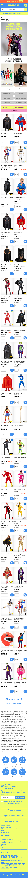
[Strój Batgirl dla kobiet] (7, 543)
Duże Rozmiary (21, 102)
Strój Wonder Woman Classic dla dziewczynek (7, 586)
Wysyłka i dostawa (6, 827)
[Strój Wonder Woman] (7, 414)
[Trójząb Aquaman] (20, 414)
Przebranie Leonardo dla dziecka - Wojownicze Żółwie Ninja (20, 458)
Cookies (3, 844)
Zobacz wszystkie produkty (14, 703)
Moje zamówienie (6, 825)
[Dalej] (21, 699)
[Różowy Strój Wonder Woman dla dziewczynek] (20, 671)
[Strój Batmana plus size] (7, 221)
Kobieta (21, 94)
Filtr (6, 107)
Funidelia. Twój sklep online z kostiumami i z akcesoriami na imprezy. (13, 5)
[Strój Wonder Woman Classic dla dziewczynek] (7, 575)
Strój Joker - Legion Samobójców (19, 586)
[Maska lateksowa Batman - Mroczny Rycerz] (20, 254)
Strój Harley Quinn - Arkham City (6, 297)
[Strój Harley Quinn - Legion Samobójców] (7, 154)
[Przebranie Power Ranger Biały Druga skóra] (7, 607)
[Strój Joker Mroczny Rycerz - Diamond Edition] (20, 350)
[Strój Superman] (20, 122)
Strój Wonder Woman (7, 425)
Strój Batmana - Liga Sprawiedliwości (6, 361)
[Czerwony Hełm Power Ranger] (7, 639)
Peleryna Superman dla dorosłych (6, 394)
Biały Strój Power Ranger (19, 166)
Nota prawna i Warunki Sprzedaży (11, 841)
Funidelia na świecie (7, 839)
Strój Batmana (5, 133)
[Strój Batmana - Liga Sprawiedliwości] (7, 350)
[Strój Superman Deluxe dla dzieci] (20, 639)
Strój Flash (4, 489)
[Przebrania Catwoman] (7, 75)
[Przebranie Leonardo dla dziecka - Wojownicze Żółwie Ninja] (20, 446)
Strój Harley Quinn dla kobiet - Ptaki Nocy (20, 554)
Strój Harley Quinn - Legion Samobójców (6, 166)
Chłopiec (7, 98)
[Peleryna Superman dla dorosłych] (7, 382)
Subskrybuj (20, 797)
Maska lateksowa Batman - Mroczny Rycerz (19, 265)
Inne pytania (5, 832)
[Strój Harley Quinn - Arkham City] (7, 286)
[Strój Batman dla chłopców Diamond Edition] (20, 318)
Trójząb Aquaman (19, 425)
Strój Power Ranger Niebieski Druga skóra (20, 394)
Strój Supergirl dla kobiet (19, 233)
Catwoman (7, 89)
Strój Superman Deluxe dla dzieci (20, 651)
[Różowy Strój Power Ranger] (20, 478)
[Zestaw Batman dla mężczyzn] (7, 254)
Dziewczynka (21, 98)
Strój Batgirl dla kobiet (7, 554)
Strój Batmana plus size (6, 233)
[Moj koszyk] (25, 5)
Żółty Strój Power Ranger (19, 522)
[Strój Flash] (7, 478)
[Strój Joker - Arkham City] (7, 671)
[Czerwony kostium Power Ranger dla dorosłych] (7, 318)
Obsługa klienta (15, 810)
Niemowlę (7, 102)
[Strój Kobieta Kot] (7, 446)
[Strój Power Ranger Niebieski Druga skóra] (20, 382)
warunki (12, 803)
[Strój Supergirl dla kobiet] (20, 221)
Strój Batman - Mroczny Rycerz (18, 297)
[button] (25, 78)
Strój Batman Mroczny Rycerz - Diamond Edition (7, 198)
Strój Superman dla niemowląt (19, 198)
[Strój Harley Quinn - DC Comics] (7, 511)
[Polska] (2, 857)
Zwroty (3, 830)
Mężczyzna (7, 94)
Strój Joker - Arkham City (6, 683)
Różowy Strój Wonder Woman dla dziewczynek (20, 683)
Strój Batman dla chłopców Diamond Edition (19, 329)
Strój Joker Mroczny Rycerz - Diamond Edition (19, 361)
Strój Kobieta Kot (5, 457)
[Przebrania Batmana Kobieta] (20, 75)
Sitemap (3, 846)
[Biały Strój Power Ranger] (20, 154)
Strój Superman (18, 133)
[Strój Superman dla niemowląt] (20, 186)
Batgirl (21, 89)
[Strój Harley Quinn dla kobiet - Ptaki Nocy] (20, 543)
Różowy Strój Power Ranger (19, 490)
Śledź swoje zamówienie (15, 815)
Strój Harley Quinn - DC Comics (7, 522)
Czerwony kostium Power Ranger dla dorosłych (6, 329)
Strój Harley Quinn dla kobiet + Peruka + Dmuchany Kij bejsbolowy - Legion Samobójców (20, 618)
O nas (2, 847)
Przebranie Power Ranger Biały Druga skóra (6, 618)
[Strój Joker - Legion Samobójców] (20, 575)
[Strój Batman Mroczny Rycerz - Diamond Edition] (7, 186)
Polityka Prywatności (7, 842)
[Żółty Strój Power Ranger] (20, 511)
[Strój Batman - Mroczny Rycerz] (20, 286)
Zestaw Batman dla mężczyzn (6, 265)
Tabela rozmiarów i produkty (9, 829)
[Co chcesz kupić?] (2, 5)
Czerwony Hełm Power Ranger (7, 651)
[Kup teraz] (12, 142)
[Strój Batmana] (7, 122)
